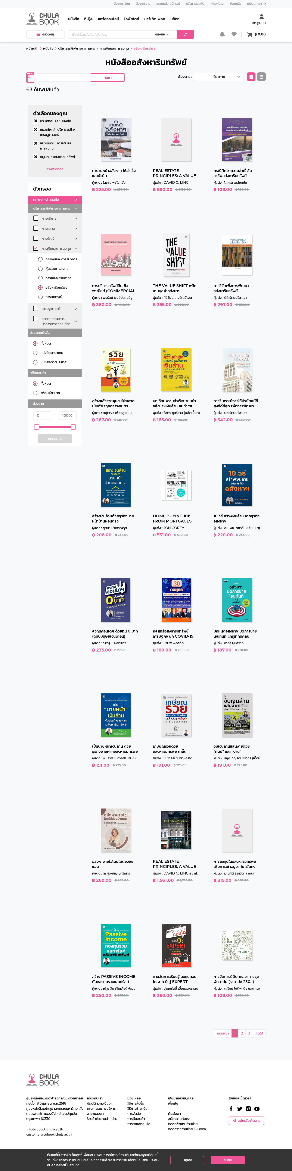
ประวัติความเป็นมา (99, 1103)
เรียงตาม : (185, 77)
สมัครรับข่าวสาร (249, 1121)
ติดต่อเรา (174, 1114)
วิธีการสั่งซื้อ (135, 1103)
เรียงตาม (218, 77)
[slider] (36, 427)
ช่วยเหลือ (134, 1098)
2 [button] (242, 1033)
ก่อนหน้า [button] (223, 1033)
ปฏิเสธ (187, 1160)
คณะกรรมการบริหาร (101, 1108)
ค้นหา (108, 77)
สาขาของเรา (95, 1114)
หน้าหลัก (32, 48)
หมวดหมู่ (48, 34)
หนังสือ (160, 34)
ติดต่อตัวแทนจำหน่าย (183, 1124)
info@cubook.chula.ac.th (44, 1129)
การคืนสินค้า (136, 1119)
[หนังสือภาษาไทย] (36, 353)
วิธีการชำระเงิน (137, 1108)
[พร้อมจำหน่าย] (36, 393)
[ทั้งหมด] (36, 343)
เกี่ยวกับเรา (95, 1098)
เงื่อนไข (173, 1103)
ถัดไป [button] (259, 1033)
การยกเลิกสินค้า (138, 1124)
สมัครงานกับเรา (179, 1119)
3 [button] (249, 1033)
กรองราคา (55, 438)
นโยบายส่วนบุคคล (181, 1098)
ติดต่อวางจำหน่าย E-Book (187, 1129)
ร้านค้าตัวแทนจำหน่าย (102, 1119)
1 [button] (235, 1033)
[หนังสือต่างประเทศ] (36, 362)
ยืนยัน (228, 1160)
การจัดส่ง (134, 1114)
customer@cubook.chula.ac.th (49, 1134)
